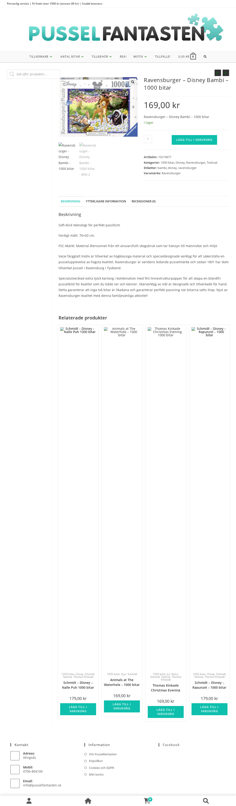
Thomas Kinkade (83, 677)
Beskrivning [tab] (70, 201)
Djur (123, 674)
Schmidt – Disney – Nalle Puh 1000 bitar (78, 684)
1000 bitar (167, 162)
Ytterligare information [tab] (106, 201)
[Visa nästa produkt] (226, 73)
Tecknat (212, 162)
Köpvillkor (96, 761)
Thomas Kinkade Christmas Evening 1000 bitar (165, 687)
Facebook (171, 744)
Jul (168, 674)
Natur (174, 674)
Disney (180, 162)
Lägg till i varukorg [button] (78, 709)
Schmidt (89, 674)
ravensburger (187, 168)
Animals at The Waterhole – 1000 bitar (122, 682)
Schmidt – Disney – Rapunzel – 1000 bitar (209, 684)
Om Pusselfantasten (103, 754)
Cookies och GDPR (101, 768)
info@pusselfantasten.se (42, 785)
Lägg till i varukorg (194, 140)
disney (172, 168)
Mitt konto (96, 774)
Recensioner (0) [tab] (144, 201)
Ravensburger (195, 162)
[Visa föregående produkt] (218, 73)
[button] (132, 82)
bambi (162, 168)
